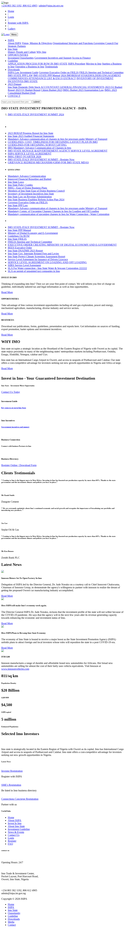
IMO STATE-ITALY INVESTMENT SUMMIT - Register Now (41, 159)
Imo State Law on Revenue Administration (30, 196)
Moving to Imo (93, 63)
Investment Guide (29, 72)
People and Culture (26, 52)
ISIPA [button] (11, 40)
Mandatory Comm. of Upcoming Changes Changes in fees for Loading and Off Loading (53, 211)
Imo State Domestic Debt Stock (24, 87)
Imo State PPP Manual (19, 230)
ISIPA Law (14, 72)
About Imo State (16, 826)
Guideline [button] (13, 60)
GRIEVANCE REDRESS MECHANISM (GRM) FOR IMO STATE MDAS (48, 162)
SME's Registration (11, 785)
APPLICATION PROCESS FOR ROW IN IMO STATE (37, 63)
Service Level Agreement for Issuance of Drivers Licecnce (38, 259)
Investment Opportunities (21, 57)
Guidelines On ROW (19, 236)
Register (12, 841)
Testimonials (51, 66)
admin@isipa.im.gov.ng (51, 5)
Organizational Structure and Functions (73, 43)
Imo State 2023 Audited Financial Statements (31, 136)
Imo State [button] (13, 49)
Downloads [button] (14, 69)
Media (11, 922)
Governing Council (104, 43)
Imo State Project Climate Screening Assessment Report (36, 256)
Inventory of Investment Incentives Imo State (31, 193)
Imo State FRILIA (17, 239)
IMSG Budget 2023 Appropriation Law (83, 90)
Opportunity (14, 913)
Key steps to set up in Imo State (13, 408)
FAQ (10, 843)
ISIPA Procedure (76, 63)
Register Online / (10, 465)
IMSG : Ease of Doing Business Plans (27, 187)
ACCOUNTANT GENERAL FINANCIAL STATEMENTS (72, 87)
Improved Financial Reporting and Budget (29, 179)
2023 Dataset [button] (14, 84)
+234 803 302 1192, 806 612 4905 (19, 5)
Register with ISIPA (18, 22)
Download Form (27, 465)
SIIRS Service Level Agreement (24, 265)
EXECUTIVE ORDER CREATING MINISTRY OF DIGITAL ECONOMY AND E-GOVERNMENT (62, 244)
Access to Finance (81, 57)
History (11, 52)
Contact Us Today (10, 392)
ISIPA (11, 907)
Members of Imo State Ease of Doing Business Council (36, 190)
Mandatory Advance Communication (27, 176)
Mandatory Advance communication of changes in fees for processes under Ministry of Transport (57, 139)
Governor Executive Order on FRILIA (59, 72)
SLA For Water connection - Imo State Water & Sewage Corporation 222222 (47, 268)
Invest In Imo (14, 823)
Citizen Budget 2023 (51, 90)
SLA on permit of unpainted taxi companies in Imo (34, 271)
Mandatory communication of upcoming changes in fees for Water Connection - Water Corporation (58, 214)
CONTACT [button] (14, 96)
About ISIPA (14, 43)
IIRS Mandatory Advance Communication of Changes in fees (39, 147)
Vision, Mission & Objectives (37, 43)
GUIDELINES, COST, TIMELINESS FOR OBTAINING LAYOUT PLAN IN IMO (53, 142)
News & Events (16, 832)
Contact (12, 924)
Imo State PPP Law (18, 205)
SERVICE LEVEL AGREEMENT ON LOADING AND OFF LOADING (47, 262)
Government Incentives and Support (52, 57)
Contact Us (13, 835)
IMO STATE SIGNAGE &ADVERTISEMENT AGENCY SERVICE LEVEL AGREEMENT (57, 150)
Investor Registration (12, 771)
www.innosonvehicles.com (15, 669)
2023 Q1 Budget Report (27, 90)
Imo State (13, 910)
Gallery (11, 28)
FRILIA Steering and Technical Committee (101, 72)
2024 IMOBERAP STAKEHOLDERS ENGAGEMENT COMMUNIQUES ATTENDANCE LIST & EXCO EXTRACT (64, 77)
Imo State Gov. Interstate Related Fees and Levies (33, 253)
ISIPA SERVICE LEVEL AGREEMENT (29, 153)
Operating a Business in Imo (29, 66)
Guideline (13, 916)
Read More (7, 292)
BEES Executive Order (20, 247)
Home (11, 11)
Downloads (14, 919)
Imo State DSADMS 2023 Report (25, 250)
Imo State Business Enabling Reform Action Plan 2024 (36, 199)
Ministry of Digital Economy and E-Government (33, 233)
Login (11, 17)
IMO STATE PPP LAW (20, 75)
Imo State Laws (16, 182)
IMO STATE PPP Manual (46, 75)
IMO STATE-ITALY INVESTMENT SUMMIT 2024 (36, 114)
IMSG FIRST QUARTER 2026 (24, 156)
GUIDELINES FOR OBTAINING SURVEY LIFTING (37, 144)
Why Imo (41, 52)
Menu (14, 34)
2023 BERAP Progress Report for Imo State (30, 133)
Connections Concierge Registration (19, 799)
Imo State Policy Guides (20, 185)
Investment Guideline (19, 829)
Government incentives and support (15, 427)
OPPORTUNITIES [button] (18, 55)
